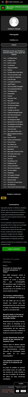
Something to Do (13, 161)
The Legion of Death (14, 175)
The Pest (10, 158)
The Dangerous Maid (14, 119)
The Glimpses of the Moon (15, 124)
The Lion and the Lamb (14, 74)
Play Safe (10, 100)
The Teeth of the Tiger (14, 154)
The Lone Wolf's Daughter (15, 86)
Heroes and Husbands (14, 139)
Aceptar (23, 391)
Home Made (11, 93)
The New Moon (12, 156)
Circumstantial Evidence (15, 89)
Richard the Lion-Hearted (15, 122)
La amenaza (11, 65)
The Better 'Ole (12, 107)
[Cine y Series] (14, 3)
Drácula (10, 70)
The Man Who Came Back (15, 72)
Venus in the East (13, 165)
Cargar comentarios (14, 249)
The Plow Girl (11, 184)
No (17, 391)
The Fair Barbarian (13, 177)
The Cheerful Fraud (13, 103)
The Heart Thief (12, 98)
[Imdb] (3, 198)
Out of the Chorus (13, 147)
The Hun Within (12, 170)
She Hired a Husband (14, 168)
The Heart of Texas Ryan (15, 182)
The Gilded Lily (12, 144)
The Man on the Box (13, 110)
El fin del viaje (12, 79)
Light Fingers (11, 84)
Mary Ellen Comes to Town (15, 151)
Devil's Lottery (12, 63)
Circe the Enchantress (14, 115)
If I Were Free (11, 60)
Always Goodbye (13, 67)
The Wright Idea (12, 91)
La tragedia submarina (14, 82)
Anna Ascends (12, 129)
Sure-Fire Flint (12, 137)
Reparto (14, 45)
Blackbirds (11, 149)
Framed (10, 96)
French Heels (11, 142)
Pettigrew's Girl (12, 163)
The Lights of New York (14, 131)
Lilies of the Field (13, 117)
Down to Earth (12, 180)
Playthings (11, 172)
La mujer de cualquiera (14, 77)
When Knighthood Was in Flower (15, 134)
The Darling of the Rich (14, 126)
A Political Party (12, 58)
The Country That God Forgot (16, 187)
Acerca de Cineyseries (7, 390)
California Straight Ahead (15, 112)
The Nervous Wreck (13, 105)
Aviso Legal (5, 391)
